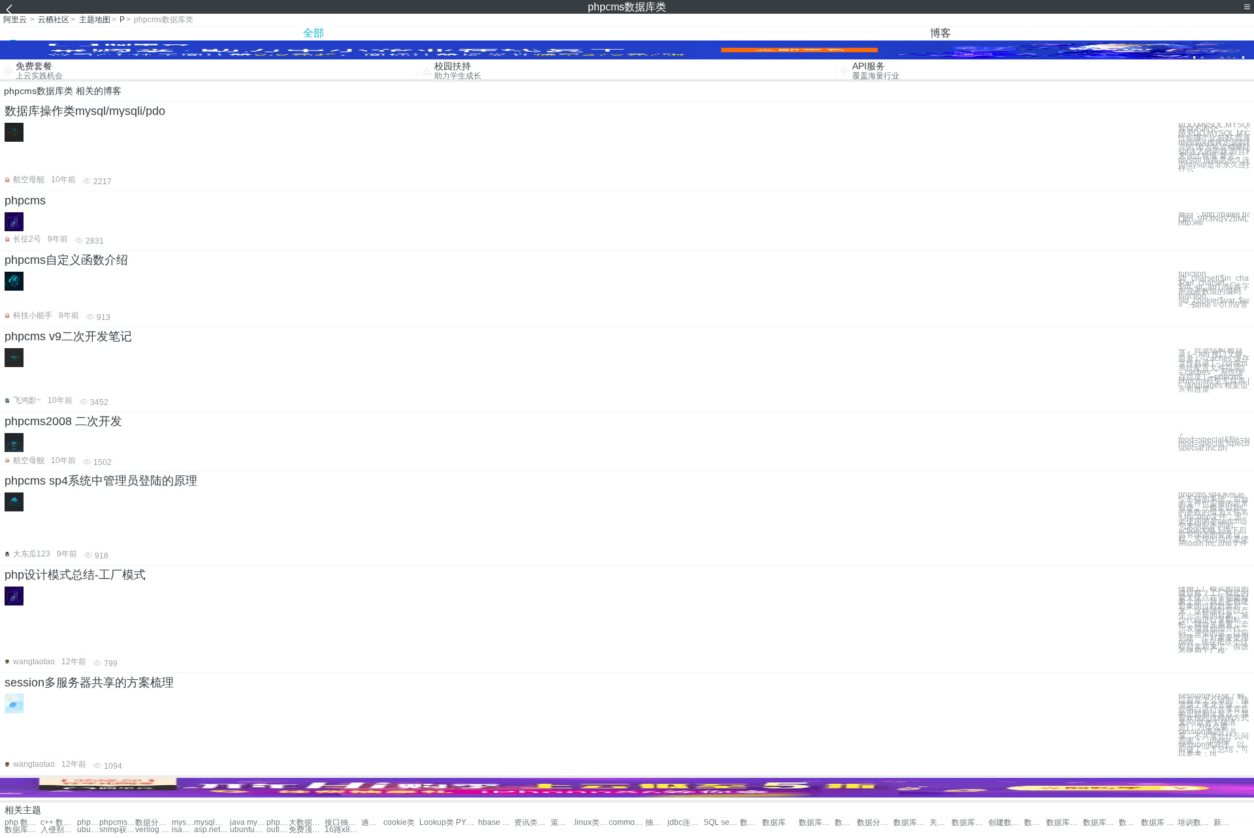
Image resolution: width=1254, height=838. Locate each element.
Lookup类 (436, 822)
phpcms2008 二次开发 (63, 421)
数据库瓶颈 (1035, 822)
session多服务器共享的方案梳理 (89, 682)
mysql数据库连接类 (183, 822)
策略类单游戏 (562, 822)
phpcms (25, 200)
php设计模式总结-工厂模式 (75, 574)
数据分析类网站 (153, 822)
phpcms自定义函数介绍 (66, 259)
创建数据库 (1006, 822)
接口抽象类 (343, 822)
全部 (313, 33)
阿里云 (15, 19)
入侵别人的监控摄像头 (58, 829)
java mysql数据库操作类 (248, 822)
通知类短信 (372, 822)
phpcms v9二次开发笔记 (68, 336)
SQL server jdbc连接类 (721, 822)
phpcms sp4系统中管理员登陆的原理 (101, 480)
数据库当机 (1101, 822)
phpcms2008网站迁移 (277, 822)
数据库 (774, 822)
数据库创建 (970, 822)
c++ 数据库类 (58, 822)
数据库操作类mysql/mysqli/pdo (85, 111)
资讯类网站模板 (532, 822)
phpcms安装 (117, 822)
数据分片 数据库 (875, 822)
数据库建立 (22, 829)
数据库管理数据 (911, 822)
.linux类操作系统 (591, 822)
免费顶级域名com (307, 829)
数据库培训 (1130, 822)
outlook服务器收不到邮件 (277, 829)
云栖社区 (53, 19)
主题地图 (94, 19)
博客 (940, 33)
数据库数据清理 (846, 822)
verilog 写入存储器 (153, 829)
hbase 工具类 (496, 822)
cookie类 (399, 822)
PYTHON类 (467, 822)
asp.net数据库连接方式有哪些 (212, 829)
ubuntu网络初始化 (248, 829)
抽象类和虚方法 (656, 822)
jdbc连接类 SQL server (685, 822)
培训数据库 (1196, 822)
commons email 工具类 (627, 822)
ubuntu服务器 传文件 (88, 829)
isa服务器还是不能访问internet (183, 829)
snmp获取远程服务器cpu (117, 829)
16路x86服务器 (343, 829)
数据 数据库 (751, 822)
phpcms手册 (88, 822)
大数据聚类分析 (307, 822)
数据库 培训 (1159, 822)
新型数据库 (1225, 822)
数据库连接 (1064, 822)
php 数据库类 (22, 822)
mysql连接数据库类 (212, 822)
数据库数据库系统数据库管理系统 (817, 822)
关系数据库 (940, 822)
